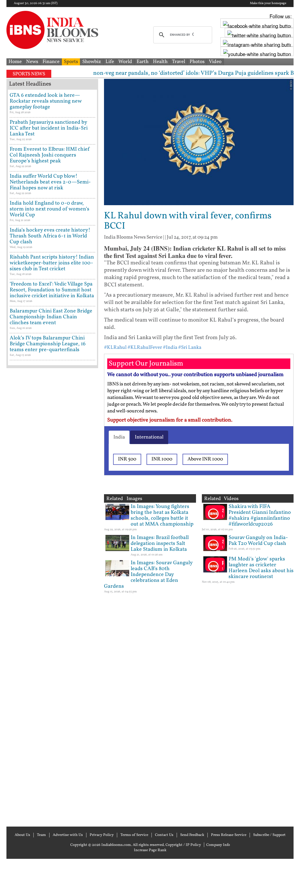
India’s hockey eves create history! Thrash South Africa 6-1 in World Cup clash (50, 236)
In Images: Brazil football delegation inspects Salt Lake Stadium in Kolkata (160, 543)
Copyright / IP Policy (183, 845)
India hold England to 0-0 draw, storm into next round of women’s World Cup (49, 209)
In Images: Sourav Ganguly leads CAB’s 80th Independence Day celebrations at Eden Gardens (148, 574)
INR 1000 (161, 459)
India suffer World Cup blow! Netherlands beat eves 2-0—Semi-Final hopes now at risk (50, 182)
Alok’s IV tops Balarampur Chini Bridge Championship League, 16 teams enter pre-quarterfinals (48, 343)
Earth (143, 61)
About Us (22, 835)
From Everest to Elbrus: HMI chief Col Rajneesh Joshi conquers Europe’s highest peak (50, 155)
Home (15, 61)
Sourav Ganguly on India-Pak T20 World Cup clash (258, 540)
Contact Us (164, 835)
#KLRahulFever (144, 347)
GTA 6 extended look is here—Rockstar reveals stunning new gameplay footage (45, 101)
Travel (178, 61)
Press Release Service (228, 835)
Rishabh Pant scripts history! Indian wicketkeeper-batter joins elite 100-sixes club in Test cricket (52, 263)
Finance (50, 61)
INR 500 (127, 459)
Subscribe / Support (269, 835)
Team (41, 835)
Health (160, 61)
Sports (71, 61)
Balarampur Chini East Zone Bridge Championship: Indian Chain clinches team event (51, 317)
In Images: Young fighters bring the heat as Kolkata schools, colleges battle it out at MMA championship (162, 515)
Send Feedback (192, 835)
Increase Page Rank (150, 850)
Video (215, 61)
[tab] (119, 437)
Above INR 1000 (205, 459)
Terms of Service (134, 835)
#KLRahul (115, 347)
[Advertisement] (52, 596)
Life (109, 61)
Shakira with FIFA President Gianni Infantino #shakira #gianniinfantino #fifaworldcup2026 (260, 515)
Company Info (218, 845)
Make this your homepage (268, 3)
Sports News (29, 74)
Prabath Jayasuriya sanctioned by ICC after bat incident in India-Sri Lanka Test (49, 128)
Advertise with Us (68, 835)
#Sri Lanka (189, 347)
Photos (197, 61)
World (125, 61)
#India (170, 347)
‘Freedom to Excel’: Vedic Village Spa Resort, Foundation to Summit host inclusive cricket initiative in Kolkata (52, 290)
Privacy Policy (102, 835)
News (32, 61)
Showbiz (91, 61)
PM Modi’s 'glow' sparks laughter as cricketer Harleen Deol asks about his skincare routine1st (261, 567)
